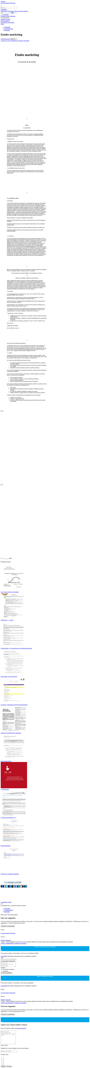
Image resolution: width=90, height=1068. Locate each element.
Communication (8, 28)
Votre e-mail (4, 1045)
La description (8, 961)
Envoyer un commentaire (7, 926)
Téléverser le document (7, 11)
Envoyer (9, 1066)
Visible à (3, 967)
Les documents (5, 3)
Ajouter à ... (14, 39)
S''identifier (4, 9)
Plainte (2, 940)
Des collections (11, 16)
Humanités (7, 27)
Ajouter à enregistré (23, 40)
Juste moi (5, 971)
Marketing (7, 30)
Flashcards (12, 3)
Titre (2, 958)
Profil (2, 24)
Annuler (3, 1066)
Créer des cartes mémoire (21, 11)
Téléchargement (5, 39)
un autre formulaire (20, 1028)
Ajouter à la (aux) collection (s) (9, 40)
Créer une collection (6, 972)
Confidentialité (9, 943)
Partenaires (8, 940)
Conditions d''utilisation (19, 943)
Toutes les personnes (8, 969)
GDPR (3, 943)
